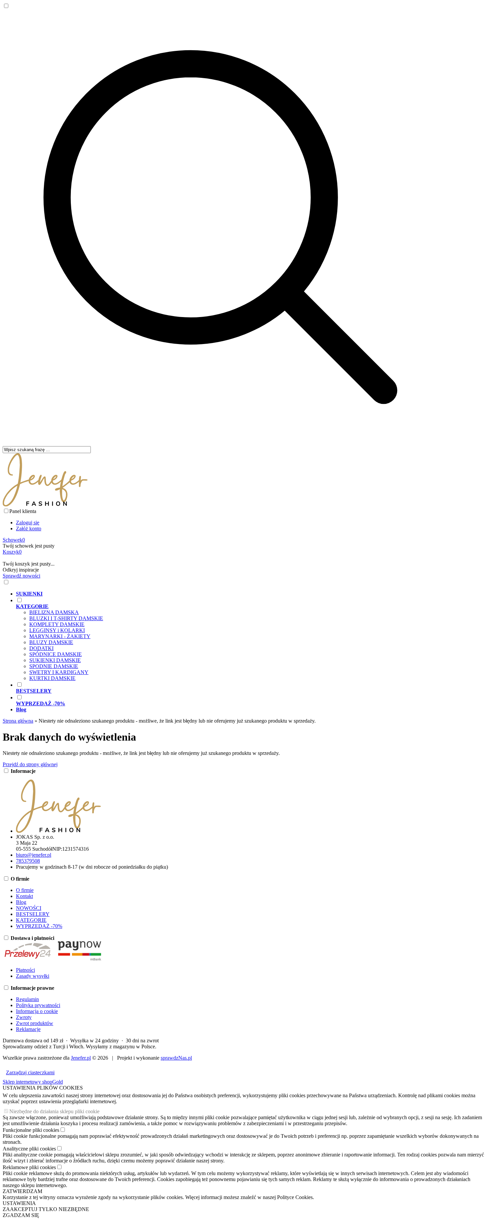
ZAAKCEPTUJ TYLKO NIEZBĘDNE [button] (46, 1209)
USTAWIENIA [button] (19, 1203)
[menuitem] (227, 594)
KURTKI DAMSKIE (52, 678)
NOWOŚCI (28, 908)
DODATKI (41, 648)
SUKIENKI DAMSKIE (55, 660)
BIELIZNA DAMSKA (54, 612)
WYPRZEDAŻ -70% (39, 926)
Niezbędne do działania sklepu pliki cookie (54, 1111)
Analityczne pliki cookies (29, 1148)
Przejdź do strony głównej (30, 764)
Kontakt (24, 896)
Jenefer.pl (81, 1058)
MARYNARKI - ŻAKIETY (59, 636)
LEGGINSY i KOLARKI (57, 630)
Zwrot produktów (34, 1023)
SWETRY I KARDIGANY (58, 672)
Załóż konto (28, 528)
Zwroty (24, 1017)
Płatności (25, 970)
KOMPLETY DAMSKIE (56, 624)
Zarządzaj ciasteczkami (30, 1072)
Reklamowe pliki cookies (29, 1167)
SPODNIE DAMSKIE (53, 666)
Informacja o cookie (37, 1011)
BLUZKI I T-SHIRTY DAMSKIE (66, 618)
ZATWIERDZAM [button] (22, 1191)
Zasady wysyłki (32, 976)
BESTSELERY (33, 914)
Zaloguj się (27, 522)
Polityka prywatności (38, 1005)
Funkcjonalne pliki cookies (31, 1130)
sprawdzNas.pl (176, 1058)
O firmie (25, 890)
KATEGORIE (31, 920)
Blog (21, 902)
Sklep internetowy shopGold (33, 1082)
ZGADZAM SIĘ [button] (21, 1215)
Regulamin (27, 999)
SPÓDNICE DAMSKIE (55, 654)
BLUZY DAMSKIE (51, 642)
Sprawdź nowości (21, 576)
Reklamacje (28, 1029)
